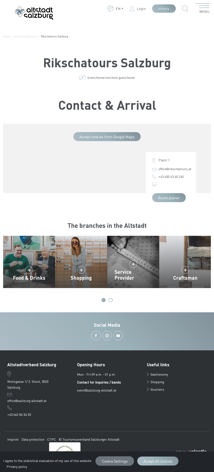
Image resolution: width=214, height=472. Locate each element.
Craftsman (185, 277)
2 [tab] (110, 300)
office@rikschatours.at (174, 169)
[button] (115, 8)
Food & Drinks (29, 277)
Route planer (169, 197)
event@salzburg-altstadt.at (96, 390)
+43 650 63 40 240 (171, 176)
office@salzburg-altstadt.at (27, 400)
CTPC (51, 439)
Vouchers (157, 389)
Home (6, 36)
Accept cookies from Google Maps (107, 136)
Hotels (163, 8)
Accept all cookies (157, 461)
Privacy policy (17, 466)
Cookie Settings (115, 461)
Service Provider (124, 275)
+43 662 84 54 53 (19, 414)
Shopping (81, 277)
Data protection (33, 439)
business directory (25, 36)
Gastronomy (159, 374)
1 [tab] (103, 300)
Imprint (13, 439)
